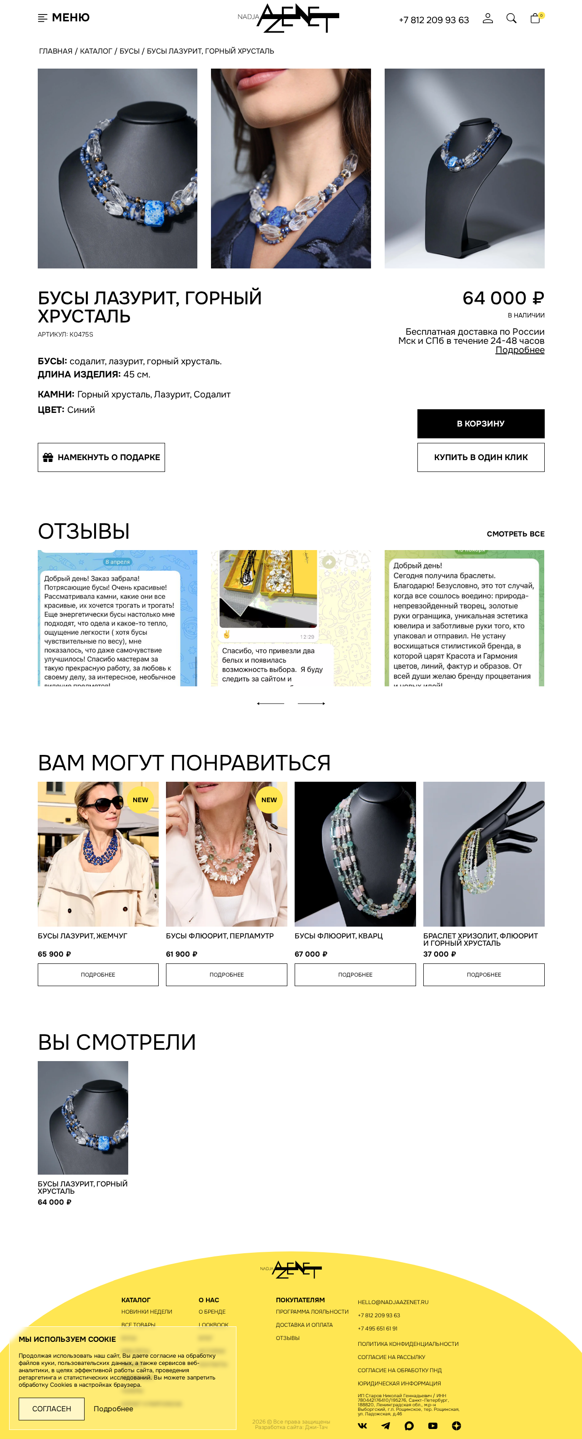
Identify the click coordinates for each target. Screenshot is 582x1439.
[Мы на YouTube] (432, 1425)
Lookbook (213, 1325)
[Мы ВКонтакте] (362, 1425)
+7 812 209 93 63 (434, 20)
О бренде (212, 1311)
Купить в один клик (481, 457)
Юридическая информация (399, 1383)
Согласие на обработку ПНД (400, 1370)
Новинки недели (146, 1311)
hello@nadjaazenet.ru (393, 1302)
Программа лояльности (312, 1311)
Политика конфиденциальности (408, 1344)
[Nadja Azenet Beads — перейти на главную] (289, 17)
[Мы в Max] (409, 1425)
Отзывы (288, 1338)
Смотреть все (516, 534)
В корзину (481, 424)
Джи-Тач (316, 1427)
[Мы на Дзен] (456, 1425)
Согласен (51, 1409)
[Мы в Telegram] (385, 1425)
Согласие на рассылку (391, 1357)
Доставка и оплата (304, 1325)
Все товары (138, 1325)
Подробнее (520, 350)
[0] (535, 18)
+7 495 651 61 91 (377, 1328)
